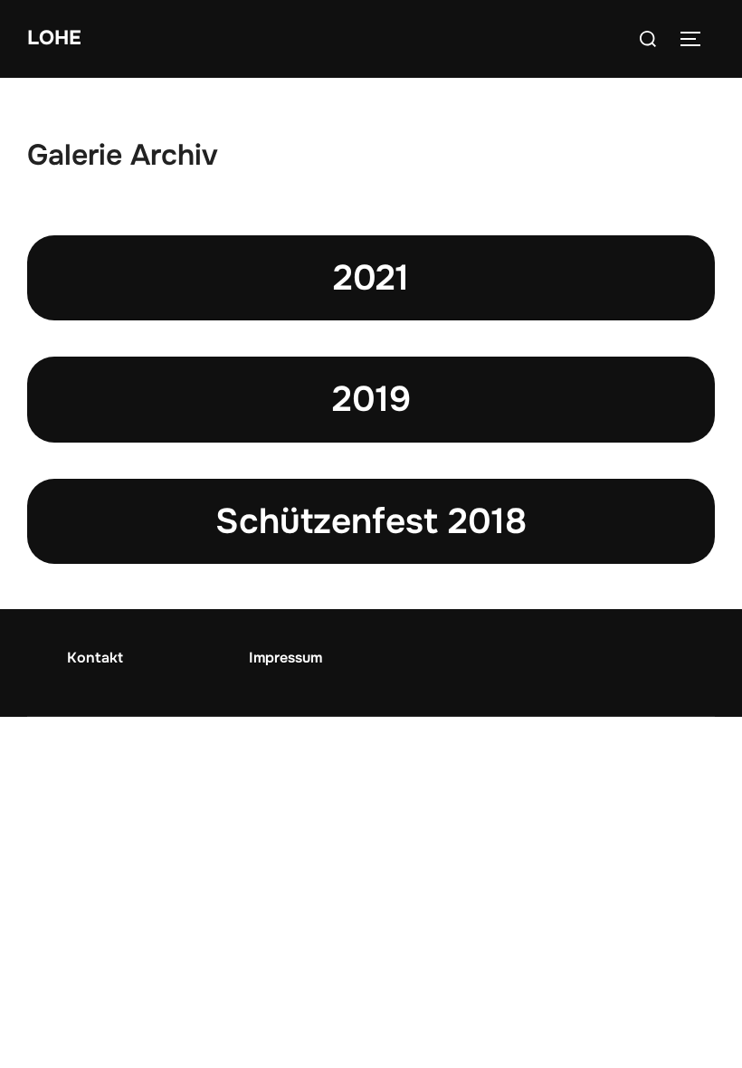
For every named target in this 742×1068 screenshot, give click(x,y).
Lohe (54, 38)
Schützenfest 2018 (371, 521)
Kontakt (95, 657)
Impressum (285, 657)
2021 (371, 277)
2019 (371, 399)
